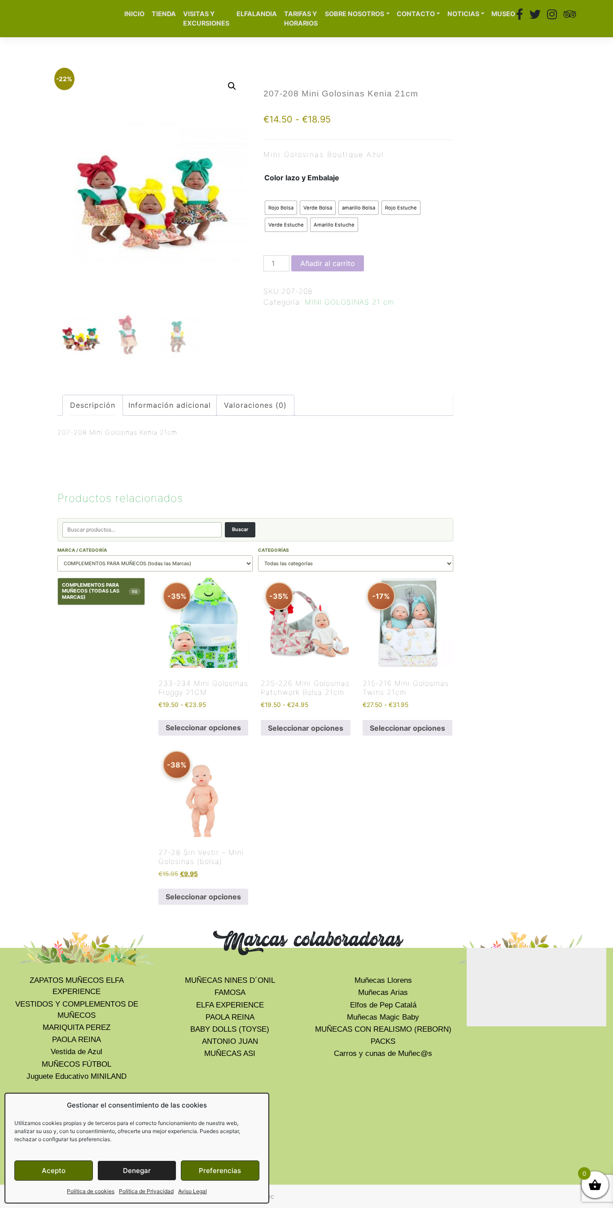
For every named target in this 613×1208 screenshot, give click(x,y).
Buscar (240, 529)
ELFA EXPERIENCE (230, 1005)
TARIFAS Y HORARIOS (301, 18)
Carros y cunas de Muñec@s (383, 1053)
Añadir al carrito (327, 263)
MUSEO (503, 13)
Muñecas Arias (383, 992)
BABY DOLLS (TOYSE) (229, 1029)
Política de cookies (90, 1191)
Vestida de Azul (76, 1051)
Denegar (137, 1170)
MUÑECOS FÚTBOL (76, 1064)
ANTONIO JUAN (230, 1041)
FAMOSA (230, 992)
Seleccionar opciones (203, 727)
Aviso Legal (192, 1191)
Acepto (54, 1170)
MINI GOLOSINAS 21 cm (349, 301)
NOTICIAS (463, 13)
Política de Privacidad (146, 1191)
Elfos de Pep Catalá (383, 1005)
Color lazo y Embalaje (301, 177)
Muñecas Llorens (383, 980)
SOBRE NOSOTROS (354, 13)
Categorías (273, 550)
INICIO (134, 13)
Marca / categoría (82, 550)
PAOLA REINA (76, 1039)
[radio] (281, 207)
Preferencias (220, 1170)
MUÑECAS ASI (229, 1053)
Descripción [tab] (92, 405)
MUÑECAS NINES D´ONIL (230, 980)
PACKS (383, 1041)
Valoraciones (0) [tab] (255, 405)
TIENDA (164, 13)
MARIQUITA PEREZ (76, 1027)
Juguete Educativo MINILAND (76, 1076)
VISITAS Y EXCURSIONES (206, 18)
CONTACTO (416, 13)
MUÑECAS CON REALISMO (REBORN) (383, 1029)
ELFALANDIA (256, 13)
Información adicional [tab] (169, 405)
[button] (232, 86)
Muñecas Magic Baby (383, 1017)
